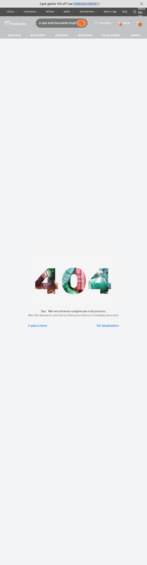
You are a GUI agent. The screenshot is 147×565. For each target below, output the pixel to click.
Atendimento (87, 11)
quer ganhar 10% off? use (57, 3)
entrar (125, 23)
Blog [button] (124, 11)
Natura (10, 11)
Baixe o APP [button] (110, 11)
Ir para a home (37, 325)
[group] (69, 4)
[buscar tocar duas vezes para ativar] (82, 23)
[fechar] (141, 4)
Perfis (67, 11)
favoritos (105, 23)
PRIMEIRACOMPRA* (85, 3)
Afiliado (50, 11)
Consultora (30, 11)
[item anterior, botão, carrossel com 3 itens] (40, 3)
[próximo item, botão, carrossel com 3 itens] (99, 3)
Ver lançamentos (107, 325)
